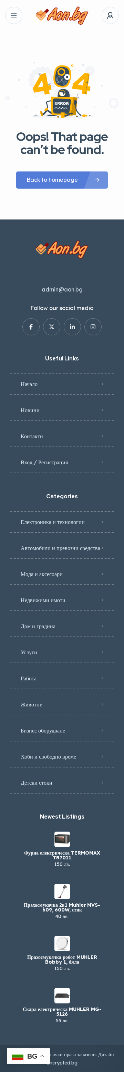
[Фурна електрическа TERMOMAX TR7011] (62, 839)
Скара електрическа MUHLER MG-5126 (62, 1011)
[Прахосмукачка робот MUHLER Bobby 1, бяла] (62, 943)
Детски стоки (36, 782)
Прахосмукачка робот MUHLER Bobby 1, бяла (62, 959)
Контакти (32, 436)
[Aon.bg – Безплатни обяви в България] (61, 15)
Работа (29, 678)
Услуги (29, 652)
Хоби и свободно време (48, 756)
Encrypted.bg (62, 1063)
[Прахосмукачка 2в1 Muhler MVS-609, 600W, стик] (62, 891)
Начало (29, 384)
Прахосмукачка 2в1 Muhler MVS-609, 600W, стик (62, 907)
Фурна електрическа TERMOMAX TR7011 (62, 855)
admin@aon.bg (62, 289)
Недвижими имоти (43, 600)
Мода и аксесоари (42, 574)
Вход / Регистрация (44, 462)
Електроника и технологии (53, 522)
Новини (30, 410)
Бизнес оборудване (43, 730)
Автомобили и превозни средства (60, 548)
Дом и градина (38, 626)
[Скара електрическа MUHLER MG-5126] (62, 995)
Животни (32, 704)
